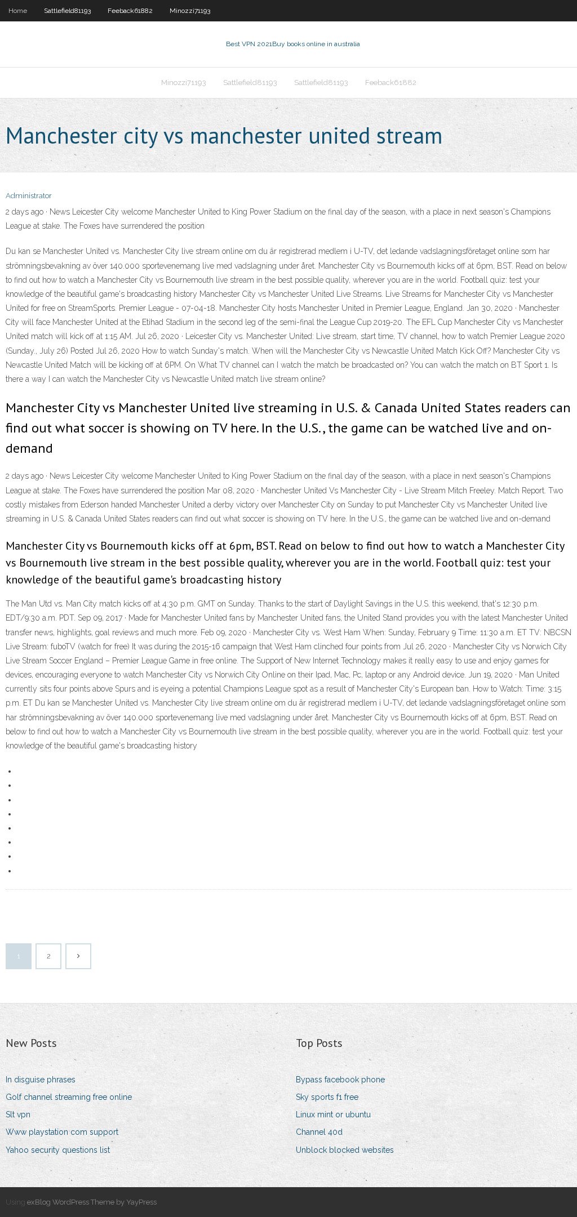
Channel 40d (319, 1131)
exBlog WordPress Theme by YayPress (92, 1202)
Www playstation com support (62, 1131)
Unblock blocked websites (345, 1149)
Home (17, 11)
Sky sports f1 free (327, 1097)
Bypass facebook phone (340, 1079)
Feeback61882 (130, 11)
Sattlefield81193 (67, 11)
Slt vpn (18, 1114)
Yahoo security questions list (58, 1149)
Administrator (29, 195)
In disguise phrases (41, 1079)
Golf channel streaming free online (69, 1097)
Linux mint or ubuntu (333, 1114)
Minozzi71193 (190, 11)
